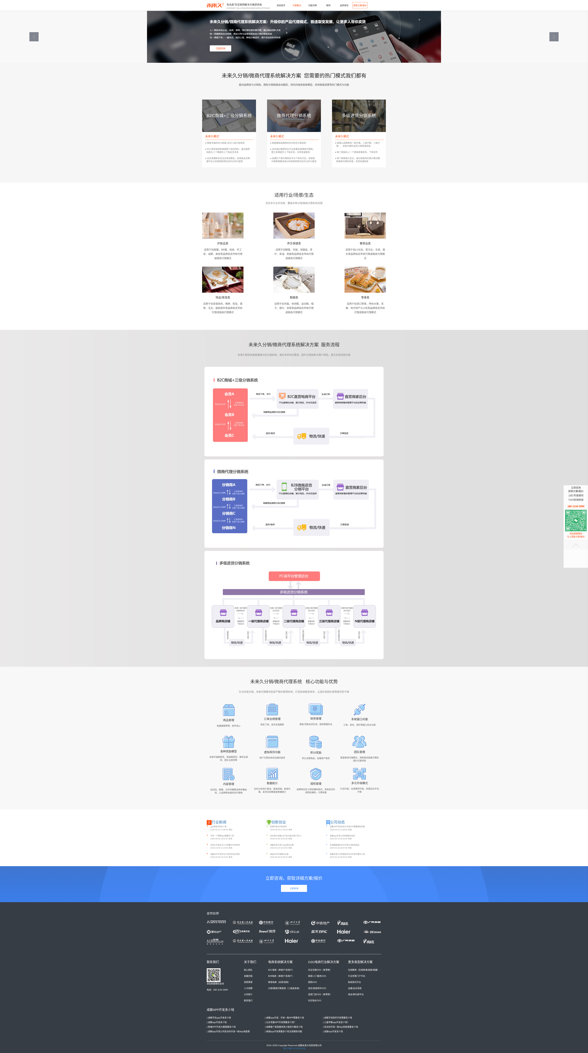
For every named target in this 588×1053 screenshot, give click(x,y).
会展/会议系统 (355, 988)
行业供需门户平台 (356, 976)
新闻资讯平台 (354, 982)
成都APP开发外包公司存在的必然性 (225, 854)
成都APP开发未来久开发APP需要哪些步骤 (347, 827)
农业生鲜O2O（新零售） (320, 970)
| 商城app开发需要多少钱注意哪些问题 (283, 1031)
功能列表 (312, 5)
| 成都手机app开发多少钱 (219, 1017)
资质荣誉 (248, 982)
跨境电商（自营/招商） (279, 982)
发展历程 (248, 976)
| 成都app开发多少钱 (217, 1022)
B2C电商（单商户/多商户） (281, 970)
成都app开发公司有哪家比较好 (342, 836)
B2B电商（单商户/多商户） (281, 976)
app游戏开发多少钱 (218, 827)
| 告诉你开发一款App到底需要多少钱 (340, 1027)
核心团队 (248, 970)
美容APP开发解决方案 (279, 854)
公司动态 (337, 822)
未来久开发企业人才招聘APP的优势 (225, 845)
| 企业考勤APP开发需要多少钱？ (280, 1022)
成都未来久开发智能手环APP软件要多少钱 (347, 854)
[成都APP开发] (216, 5)
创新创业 (278, 822)
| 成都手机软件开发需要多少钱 (337, 1017)
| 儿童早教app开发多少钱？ (336, 1022)
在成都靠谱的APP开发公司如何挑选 (344, 845)
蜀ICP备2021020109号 (294, 1048)
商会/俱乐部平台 (356, 994)
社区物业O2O (314, 1000)
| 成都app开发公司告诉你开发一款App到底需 (228, 1031)
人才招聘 (248, 988)
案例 (328, 5)
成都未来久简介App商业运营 (282, 845)
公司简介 (248, 994)
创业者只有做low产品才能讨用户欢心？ (286, 836)
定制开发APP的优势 (278, 827)
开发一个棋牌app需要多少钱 (222, 836)
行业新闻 (219, 822)
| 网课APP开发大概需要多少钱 (221, 1027)
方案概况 (296, 5)
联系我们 (248, 1000)
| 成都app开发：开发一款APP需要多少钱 (284, 1017)
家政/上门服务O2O (317, 976)
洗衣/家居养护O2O (317, 988)
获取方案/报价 (360, 5)
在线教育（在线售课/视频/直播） (363, 970)
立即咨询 (294, 888)
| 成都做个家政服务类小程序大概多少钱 (284, 1027)
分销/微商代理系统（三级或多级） (284, 988)
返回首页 (281, 5)
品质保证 (344, 5)
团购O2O (312, 982)
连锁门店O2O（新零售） (320, 994)
